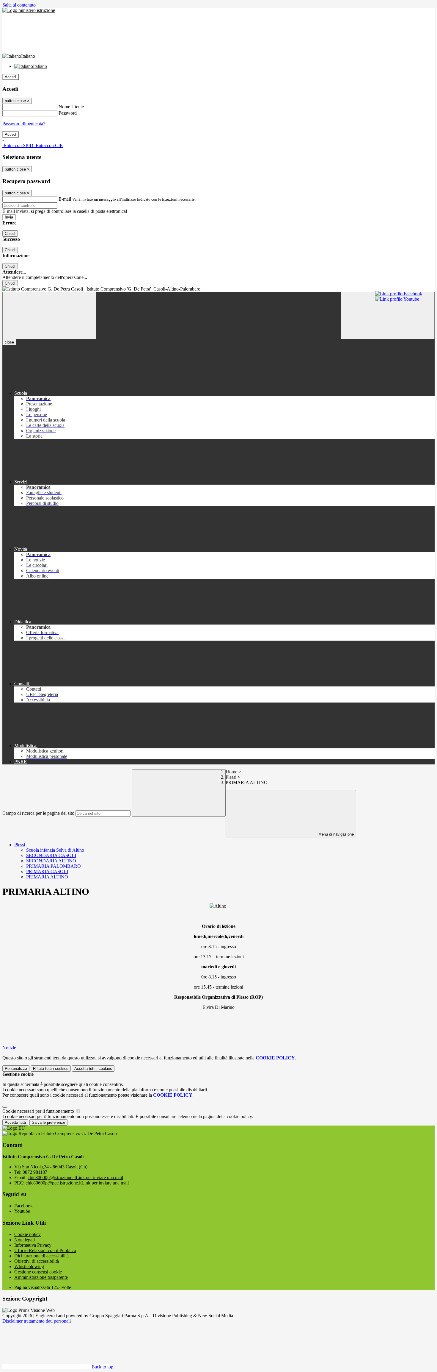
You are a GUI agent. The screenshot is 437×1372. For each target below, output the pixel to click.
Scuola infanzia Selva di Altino (55, 850)
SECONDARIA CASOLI (51, 855)
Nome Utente (71, 106)
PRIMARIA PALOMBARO (53, 866)
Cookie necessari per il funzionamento (38, 1111)
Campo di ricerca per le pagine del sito (38, 813)
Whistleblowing (29, 1266)
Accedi (11, 77)
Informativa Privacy (32, 1245)
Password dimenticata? (23, 123)
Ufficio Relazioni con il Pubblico (45, 1250)
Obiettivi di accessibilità (36, 1261)
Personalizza (16, 1068)
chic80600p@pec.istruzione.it (77, 1182)
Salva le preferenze (48, 1122)
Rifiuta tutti (50, 1068)
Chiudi (10, 233)
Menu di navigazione (335, 834)
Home (231, 771)
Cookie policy (27, 1234)
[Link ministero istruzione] (28, 10)
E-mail (65, 199)
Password (68, 112)
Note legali (24, 1239)
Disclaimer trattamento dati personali (36, 1320)
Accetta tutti (93, 1068)
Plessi (231, 777)
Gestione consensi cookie (38, 1271)
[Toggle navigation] (49, 315)
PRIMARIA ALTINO (47, 876)
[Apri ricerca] (388, 315)
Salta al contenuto (19, 4)
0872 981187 (35, 1172)
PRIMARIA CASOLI (47, 871)
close (9, 342)
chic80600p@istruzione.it (75, 1177)
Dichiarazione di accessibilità (41, 1255)
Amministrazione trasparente (41, 1277)
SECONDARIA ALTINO (51, 860)
